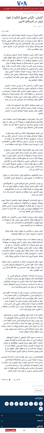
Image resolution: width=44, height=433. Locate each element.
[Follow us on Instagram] (21, 404)
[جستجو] (36, 430)
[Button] (4, 31)
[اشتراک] (41, 409)
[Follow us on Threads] (16, 404)
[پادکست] (7, 404)
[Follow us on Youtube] (26, 404)
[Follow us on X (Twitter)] (31, 404)
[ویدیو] (24, 430)
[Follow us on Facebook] (41, 404)
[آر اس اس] (12, 404)
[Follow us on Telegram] (36, 404)
